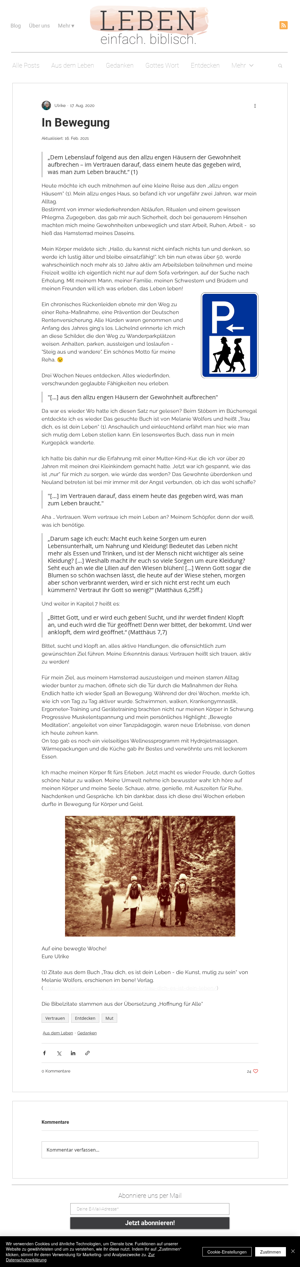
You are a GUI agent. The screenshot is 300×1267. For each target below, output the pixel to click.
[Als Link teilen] (87, 1053)
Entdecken (205, 65)
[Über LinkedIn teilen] (73, 1053)
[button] (280, 65)
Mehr (238, 65)
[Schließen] (292, 1251)
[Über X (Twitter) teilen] (59, 1053)
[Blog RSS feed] (283, 25)
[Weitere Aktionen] (254, 105)
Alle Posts (26, 65)
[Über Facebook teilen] (44, 1053)
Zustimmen (270, 1252)
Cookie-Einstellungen (227, 1252)
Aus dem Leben (72, 65)
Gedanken (120, 65)
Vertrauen (55, 1018)
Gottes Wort (162, 65)
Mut (109, 1018)
